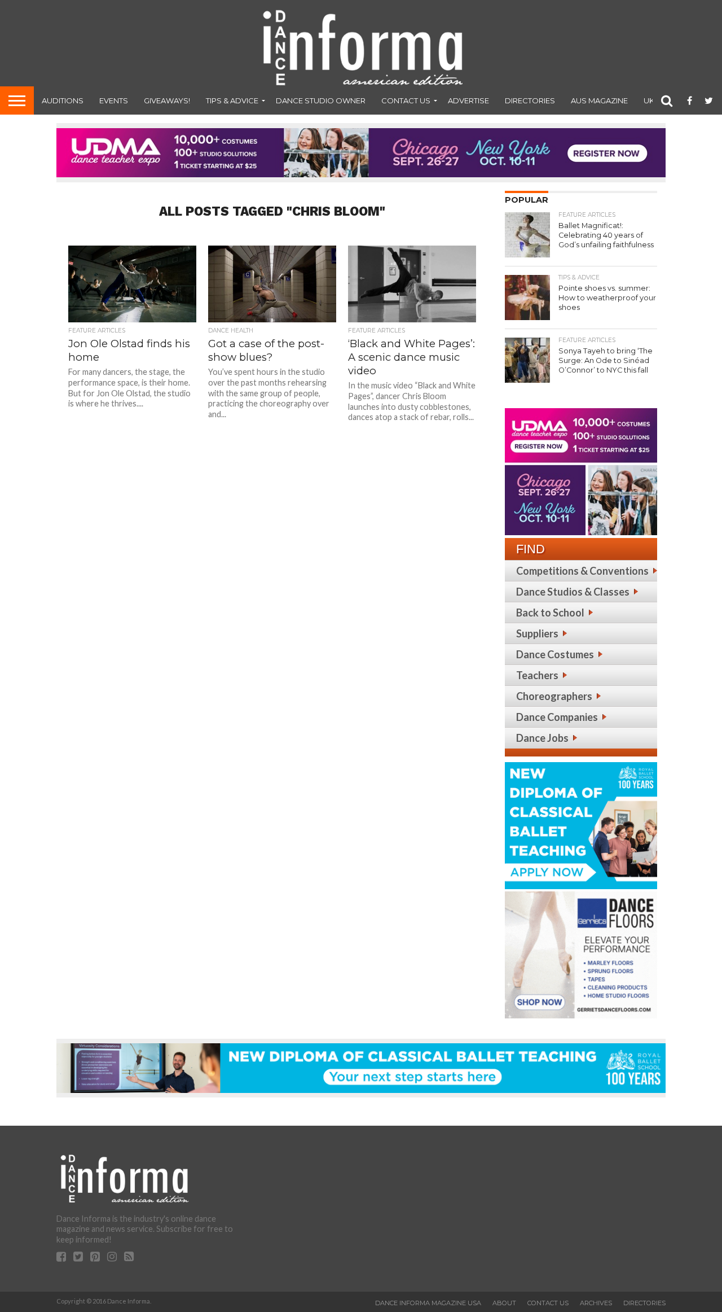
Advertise (468, 100)
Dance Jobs (542, 738)
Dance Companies (557, 717)
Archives (596, 1303)
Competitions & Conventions (582, 571)
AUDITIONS (62, 100)
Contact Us (405, 100)
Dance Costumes (555, 654)
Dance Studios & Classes (572, 591)
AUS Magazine (599, 100)
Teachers (537, 675)
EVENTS (113, 100)
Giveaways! (167, 100)
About (504, 1303)
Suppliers (537, 633)
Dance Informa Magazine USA (428, 1303)
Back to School (550, 612)
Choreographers (554, 696)
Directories (530, 100)
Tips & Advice (232, 100)
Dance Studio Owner (321, 100)
